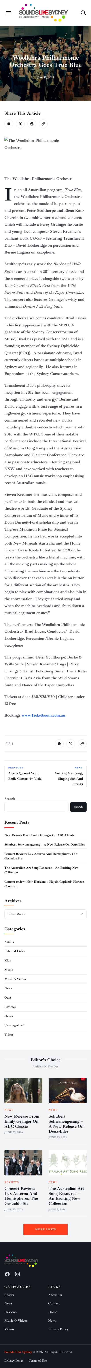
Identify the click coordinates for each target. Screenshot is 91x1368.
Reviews (10, 1007)
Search (9, 799)
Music (8, 970)
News (8, 988)
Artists (9, 942)
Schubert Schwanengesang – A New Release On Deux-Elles (44, 844)
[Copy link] (43, 123)
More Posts (45, 1229)
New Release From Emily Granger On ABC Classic (39, 835)
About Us (55, 1295)
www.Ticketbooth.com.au (44, 715)
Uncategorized (14, 1025)
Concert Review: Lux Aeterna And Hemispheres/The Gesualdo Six (21, 1196)
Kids (7, 960)
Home (52, 1312)
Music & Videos (15, 979)
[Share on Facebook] (8, 123)
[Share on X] (20, 123)
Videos (8, 1035)
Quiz (7, 997)
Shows (45, 48)
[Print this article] (31, 123)
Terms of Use (38, 1360)
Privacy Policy (58, 1329)
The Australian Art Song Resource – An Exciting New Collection (66, 1196)
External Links (14, 951)
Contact (54, 1303)
